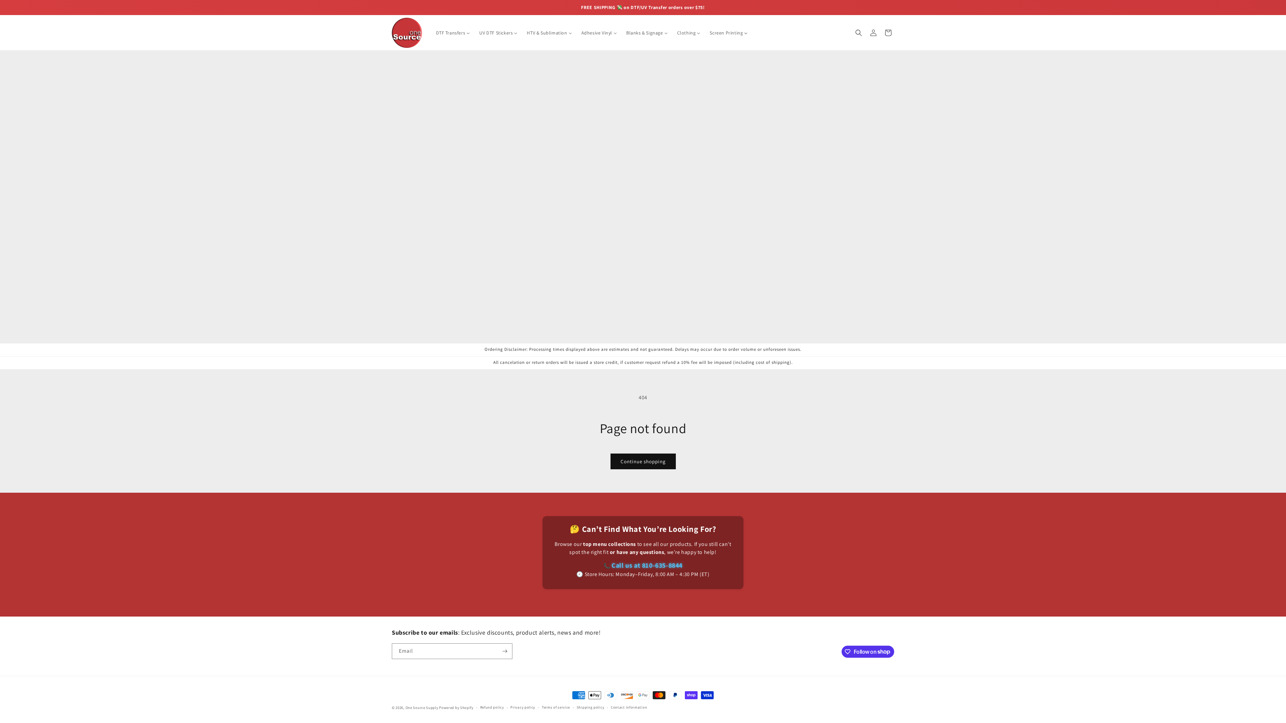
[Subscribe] (504, 651)
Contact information (629, 707)
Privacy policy (522, 707)
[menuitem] (453, 33)
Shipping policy (590, 707)
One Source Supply (422, 707)
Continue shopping (643, 461)
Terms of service (556, 707)
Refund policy (492, 707)
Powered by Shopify (456, 707)
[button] (858, 32)
